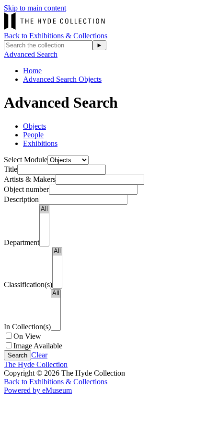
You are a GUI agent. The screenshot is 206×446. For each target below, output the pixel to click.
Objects (34, 126)
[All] (44, 209)
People (33, 135)
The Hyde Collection (36, 364)
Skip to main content (35, 8)
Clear (39, 355)
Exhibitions (40, 143)
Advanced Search (30, 54)
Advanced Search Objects (62, 79)
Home (32, 71)
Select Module (25, 160)
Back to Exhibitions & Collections (55, 36)
